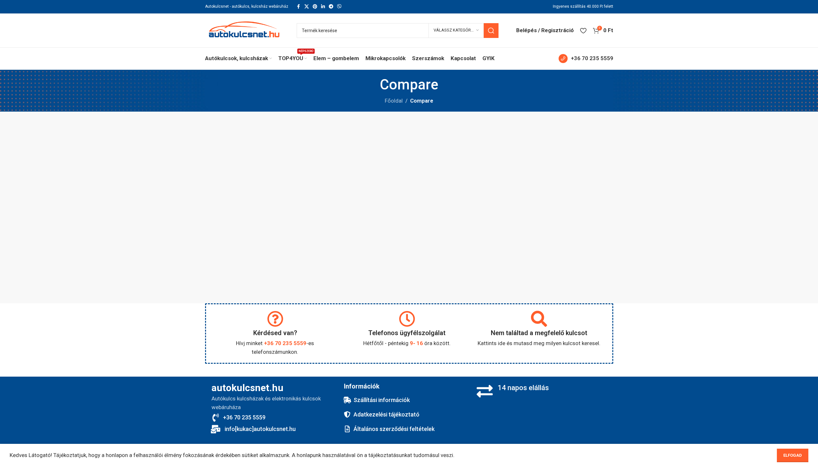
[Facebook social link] (298, 6)
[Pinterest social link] (315, 6)
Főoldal (394, 100)
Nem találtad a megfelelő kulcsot (539, 333)
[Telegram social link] (331, 6)
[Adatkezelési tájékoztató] (347, 414)
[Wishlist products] (583, 30)
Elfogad (792, 455)
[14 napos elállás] (485, 391)
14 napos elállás (523, 388)
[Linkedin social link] (323, 6)
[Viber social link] (339, 6)
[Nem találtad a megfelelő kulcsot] (539, 319)
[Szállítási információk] (347, 400)
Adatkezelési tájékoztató (386, 414)
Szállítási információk (382, 400)
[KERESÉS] (491, 30)
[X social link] (306, 6)
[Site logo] (244, 30)
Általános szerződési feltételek (394, 429)
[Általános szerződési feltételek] (347, 429)
